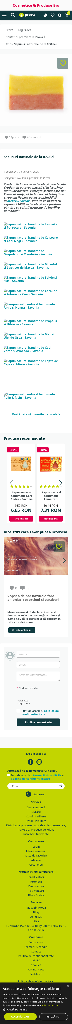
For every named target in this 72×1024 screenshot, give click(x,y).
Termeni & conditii (36, 947)
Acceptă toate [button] (20, 1016)
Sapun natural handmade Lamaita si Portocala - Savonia (51, 496)
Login (36, 846)
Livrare (36, 812)
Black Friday (36, 895)
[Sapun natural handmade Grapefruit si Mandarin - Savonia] (31, 252)
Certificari (36, 974)
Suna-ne (38, 794)
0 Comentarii (34, 137)
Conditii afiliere (36, 816)
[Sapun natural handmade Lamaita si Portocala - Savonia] (31, 225)
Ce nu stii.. (36, 916)
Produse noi (36, 886)
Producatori (36, 877)
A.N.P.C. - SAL (36, 969)
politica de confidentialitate (40, 712)
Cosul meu (36, 864)
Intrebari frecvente (36, 834)
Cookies (36, 965)
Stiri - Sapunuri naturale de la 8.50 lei (31, 44)
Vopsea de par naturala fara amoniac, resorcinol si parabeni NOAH (33, 598)
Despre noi (36, 942)
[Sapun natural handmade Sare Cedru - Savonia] (21, 464)
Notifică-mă (21, 518)
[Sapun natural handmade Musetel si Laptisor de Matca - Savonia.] (31, 265)
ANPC (36, 960)
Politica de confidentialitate (36, 956)
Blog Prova (24, 30)
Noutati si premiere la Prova (24, 37)
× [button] (67, 986)
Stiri (36, 921)
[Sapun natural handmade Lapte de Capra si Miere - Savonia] (31, 362)
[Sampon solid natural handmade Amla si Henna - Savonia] (31, 305)
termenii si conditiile (47, 775)
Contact (36, 951)
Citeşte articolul (21, 630)
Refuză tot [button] (54, 1016)
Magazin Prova (36, 907)
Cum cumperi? (36, 807)
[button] (36, 1009)
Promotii (36, 881)
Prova (9, 30)
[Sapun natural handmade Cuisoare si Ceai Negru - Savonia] (31, 239)
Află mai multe (50, 1005)
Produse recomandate (24, 438)
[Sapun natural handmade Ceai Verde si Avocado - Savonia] (31, 349)
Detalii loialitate (36, 821)
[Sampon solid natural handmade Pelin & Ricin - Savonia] (31, 395)
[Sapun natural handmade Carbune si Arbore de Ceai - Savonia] (31, 292)
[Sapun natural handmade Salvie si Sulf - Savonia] (31, 279)
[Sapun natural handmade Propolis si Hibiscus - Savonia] (31, 322)
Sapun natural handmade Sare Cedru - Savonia (21, 496)
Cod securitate (27, 688)
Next (60, 483)
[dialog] (36, 1003)
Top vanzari (36, 890)
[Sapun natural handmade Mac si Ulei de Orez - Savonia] (31, 335)
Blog (36, 912)
